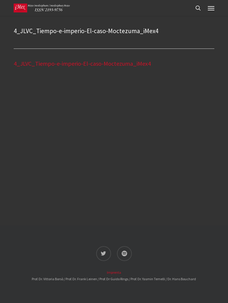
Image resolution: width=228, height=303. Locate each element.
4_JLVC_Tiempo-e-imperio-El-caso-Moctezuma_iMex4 (82, 63)
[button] (211, 8)
